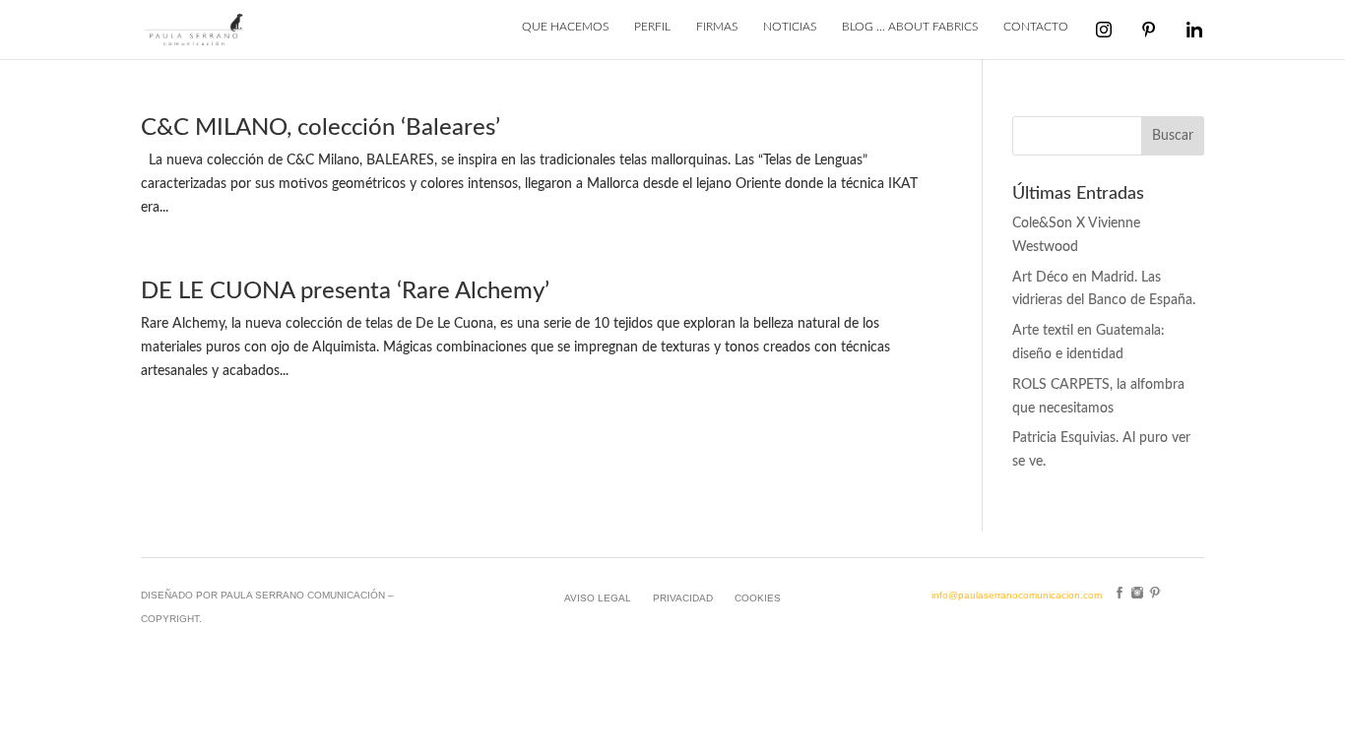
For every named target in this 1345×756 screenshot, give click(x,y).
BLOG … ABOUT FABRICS (910, 26)
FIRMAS (716, 26)
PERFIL (652, 26)
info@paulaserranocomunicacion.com (1016, 595)
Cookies (758, 598)
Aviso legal (597, 598)
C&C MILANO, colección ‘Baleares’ (320, 127)
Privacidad (683, 598)
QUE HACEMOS (565, 26)
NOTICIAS (789, 26)
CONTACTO (1035, 26)
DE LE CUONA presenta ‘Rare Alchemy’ (345, 291)
